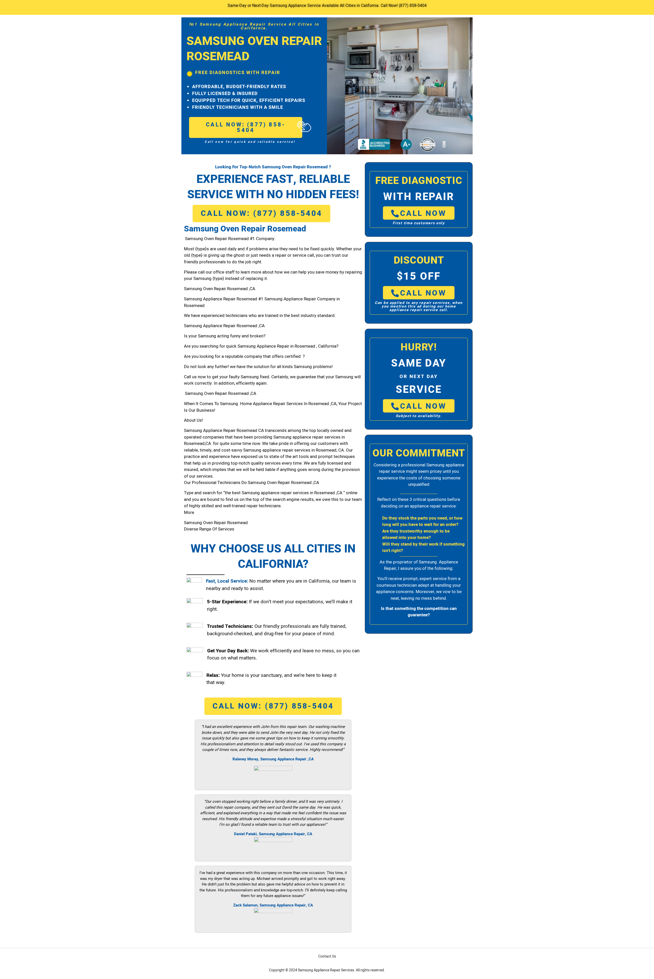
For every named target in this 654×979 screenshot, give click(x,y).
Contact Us (327, 956)
